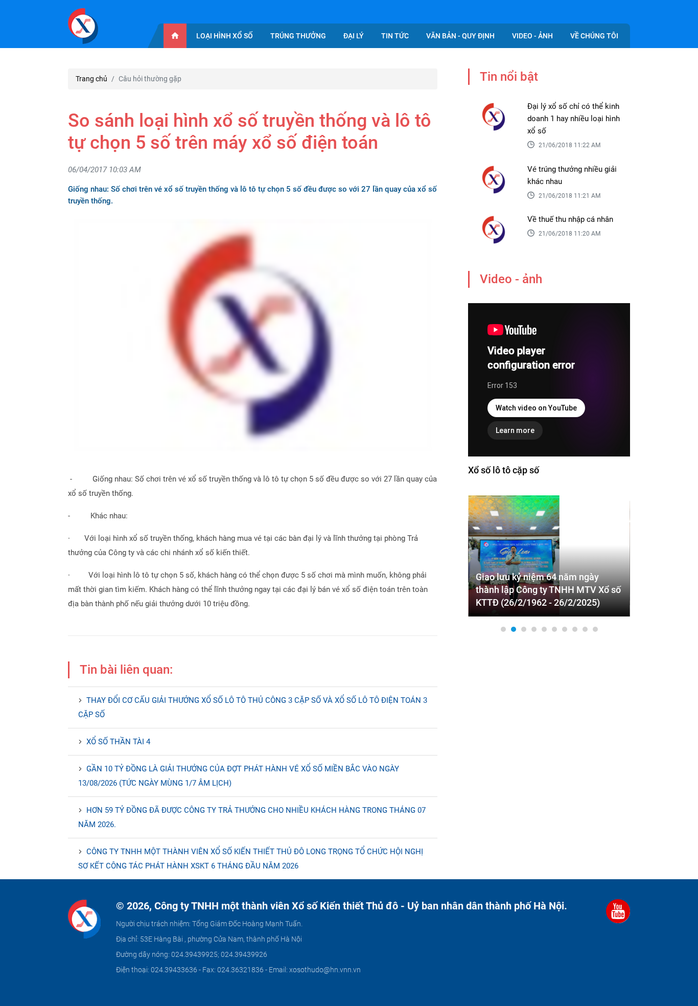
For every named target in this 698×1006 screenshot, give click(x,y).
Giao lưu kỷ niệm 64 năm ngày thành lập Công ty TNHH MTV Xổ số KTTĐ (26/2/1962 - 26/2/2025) (548, 589)
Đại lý (353, 36)
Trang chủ (91, 79)
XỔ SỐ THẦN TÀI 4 (118, 741)
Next (617, 555)
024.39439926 (244, 954)
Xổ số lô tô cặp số (503, 470)
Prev (481, 555)
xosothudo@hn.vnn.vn (325, 970)
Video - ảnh (532, 36)
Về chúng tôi (594, 36)
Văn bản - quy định (460, 36)
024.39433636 (174, 970)
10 (595, 629)
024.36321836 (240, 970)
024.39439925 (194, 954)
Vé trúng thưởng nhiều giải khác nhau (572, 175)
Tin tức (395, 36)
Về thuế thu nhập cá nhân (570, 219)
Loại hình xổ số (224, 36)
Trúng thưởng (298, 36)
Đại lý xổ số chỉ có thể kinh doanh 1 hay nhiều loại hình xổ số (573, 118)
